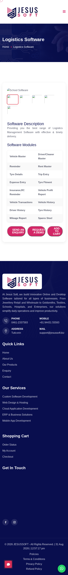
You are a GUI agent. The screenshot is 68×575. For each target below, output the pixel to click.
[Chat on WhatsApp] (62, 569)
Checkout (7, 456)
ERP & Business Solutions (17, 414)
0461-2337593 (19, 322)
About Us (7, 358)
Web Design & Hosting (15, 402)
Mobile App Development (16, 420)
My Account (8, 450)
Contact (6, 376)
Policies (34, 554)
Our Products (9, 364)
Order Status (9, 444)
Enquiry (6, 370)
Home (5, 47)
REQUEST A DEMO (38, 231)
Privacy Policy (34, 564)
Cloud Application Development (20, 408)
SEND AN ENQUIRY (18, 231)
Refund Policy (34, 569)
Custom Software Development (19, 396)
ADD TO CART (56, 231)
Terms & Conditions (34, 559)
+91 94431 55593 (49, 322)
